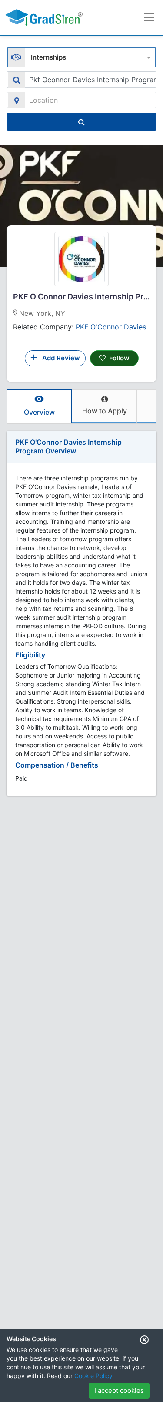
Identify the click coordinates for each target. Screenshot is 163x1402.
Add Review (58, 358)
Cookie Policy (93, 1375)
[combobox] (81, 56)
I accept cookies (119, 1390)
